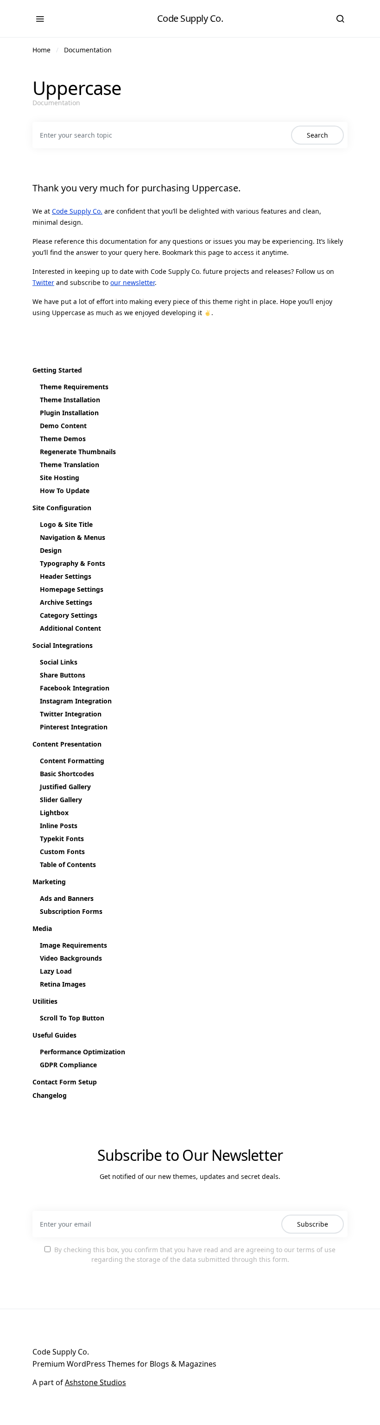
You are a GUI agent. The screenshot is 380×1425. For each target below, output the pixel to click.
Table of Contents (68, 864)
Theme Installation (70, 399)
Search (317, 135)
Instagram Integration (76, 701)
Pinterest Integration (74, 726)
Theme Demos (63, 438)
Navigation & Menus (72, 537)
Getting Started (57, 370)
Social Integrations (62, 645)
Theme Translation (69, 464)
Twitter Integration (70, 713)
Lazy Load (56, 971)
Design (51, 550)
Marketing (49, 881)
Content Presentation (66, 744)
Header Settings (65, 576)
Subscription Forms (71, 911)
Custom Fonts (62, 851)
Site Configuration (61, 507)
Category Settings (68, 615)
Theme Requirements (74, 386)
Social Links (58, 662)
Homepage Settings (71, 589)
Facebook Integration (74, 688)
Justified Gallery (65, 786)
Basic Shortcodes (67, 773)
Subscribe (312, 1224)
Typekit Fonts (62, 838)
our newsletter (132, 282)
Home (41, 49)
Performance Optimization (82, 1051)
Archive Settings (66, 602)
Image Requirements (73, 945)
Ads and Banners (67, 898)
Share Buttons (62, 675)
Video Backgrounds (71, 958)
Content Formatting (72, 760)
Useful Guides (54, 1035)
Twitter (43, 282)
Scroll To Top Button (72, 1017)
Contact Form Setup (64, 1081)
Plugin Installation (69, 412)
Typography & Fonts (72, 563)
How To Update (64, 490)
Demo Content (63, 425)
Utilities (44, 1001)
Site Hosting (59, 477)
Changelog (49, 1095)
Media (42, 928)
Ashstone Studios (95, 1382)
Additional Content (70, 628)
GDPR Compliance (68, 1064)
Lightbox (54, 812)
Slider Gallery (61, 799)
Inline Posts (58, 825)
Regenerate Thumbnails (78, 451)
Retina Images (63, 984)
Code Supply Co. (190, 18)
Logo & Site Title (66, 524)
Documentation (88, 49)
